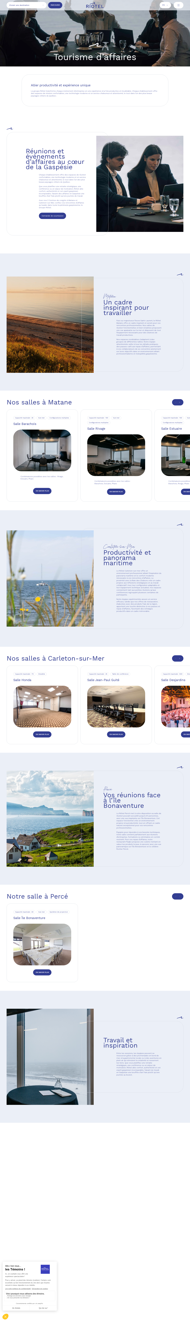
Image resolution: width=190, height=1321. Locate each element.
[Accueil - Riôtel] (95, 5)
